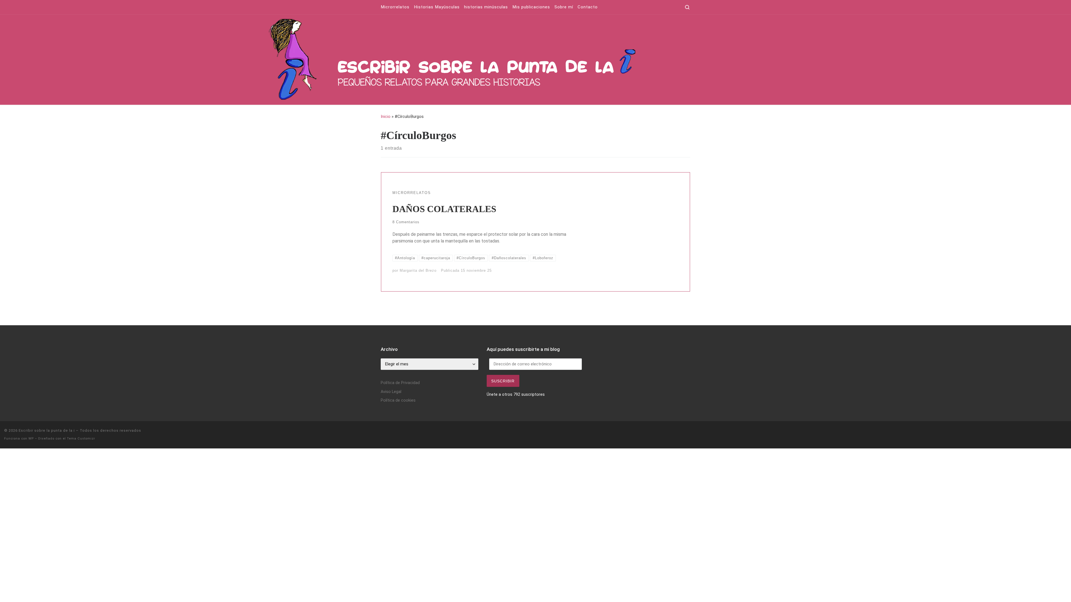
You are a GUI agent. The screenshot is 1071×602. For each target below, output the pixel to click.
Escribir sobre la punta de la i (47, 430)
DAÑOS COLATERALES (444, 209)
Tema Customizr (81, 438)
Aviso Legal (391, 391)
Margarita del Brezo (418, 270)
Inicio (385, 116)
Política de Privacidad (400, 382)
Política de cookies (398, 400)
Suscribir (503, 381)
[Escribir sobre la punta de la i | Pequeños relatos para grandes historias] (528, 58)
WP (31, 438)
